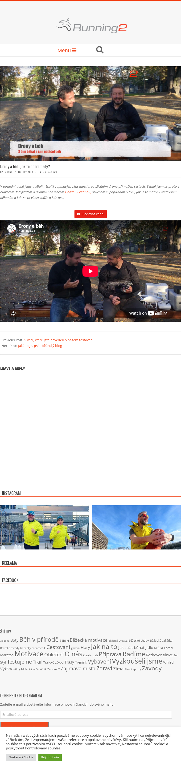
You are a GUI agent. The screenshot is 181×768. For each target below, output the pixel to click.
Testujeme (19, 661)
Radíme (134, 653)
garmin (75, 648)
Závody (152, 668)
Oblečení (54, 654)
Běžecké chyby (138, 640)
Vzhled (168, 662)
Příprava (110, 654)
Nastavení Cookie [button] (21, 757)
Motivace (29, 653)
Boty (14, 640)
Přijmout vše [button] (50, 757)
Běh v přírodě (39, 639)
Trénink (81, 662)
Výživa (6, 669)
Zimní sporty (133, 669)
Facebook (10, 580)
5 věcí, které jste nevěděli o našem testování (59, 340)
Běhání (64, 641)
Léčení (168, 648)
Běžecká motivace (88, 640)
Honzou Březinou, (78, 192)
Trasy (69, 662)
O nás (73, 653)
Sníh (176, 655)
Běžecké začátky (161, 640)
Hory (85, 647)
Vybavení (99, 661)
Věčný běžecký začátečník (29, 669)
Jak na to (104, 646)
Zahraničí (53, 669)
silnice (168, 655)
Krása (158, 647)
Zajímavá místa (78, 668)
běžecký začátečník (32, 648)
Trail (37, 661)
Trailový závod (53, 662)
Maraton (7, 655)
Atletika (4, 640)
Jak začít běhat (131, 647)
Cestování (58, 647)
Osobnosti (90, 655)
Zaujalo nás (50, 172)
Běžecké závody (9, 648)
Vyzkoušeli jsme (137, 661)
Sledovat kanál (93, 214)
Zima (118, 669)
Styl (3, 662)
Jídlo (149, 647)
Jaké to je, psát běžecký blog (40, 345)
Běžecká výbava (118, 640)
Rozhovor (154, 655)
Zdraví (104, 668)
